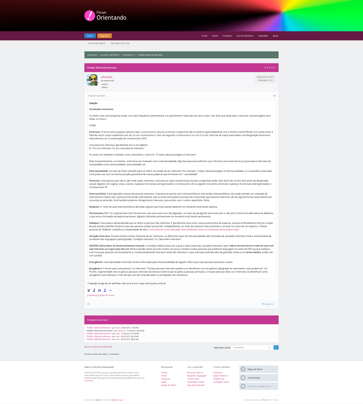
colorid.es (92, 295)
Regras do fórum (255, 369)
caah (118, 327)
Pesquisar (227, 35)
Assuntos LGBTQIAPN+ (110, 55)
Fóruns (164, 372)
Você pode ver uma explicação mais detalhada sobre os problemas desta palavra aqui (194, 229)
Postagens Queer (221, 382)
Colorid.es (88, 380)
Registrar (104, 35)
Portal (204, 35)
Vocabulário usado (195, 382)
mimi (118, 339)
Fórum (215, 35)
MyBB (97, 400)
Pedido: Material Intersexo (99, 327)
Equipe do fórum (168, 385)
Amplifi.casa (218, 378)
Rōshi (264, 400)
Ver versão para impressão (99, 346)
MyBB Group (117, 400)
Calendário (263, 35)
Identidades (128, 55)
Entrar (90, 35)
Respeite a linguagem (197, 375)
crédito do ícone (106, 295)
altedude (107, 77)
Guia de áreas (254, 377)
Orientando (92, 55)
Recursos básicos (195, 372)
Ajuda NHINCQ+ (220, 375)
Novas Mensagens (96, 43)
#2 (274, 95)
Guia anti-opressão (196, 385)
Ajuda (275, 35)
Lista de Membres (244, 35)
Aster (118, 333)
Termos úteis (193, 378)
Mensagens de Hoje (120, 43)
